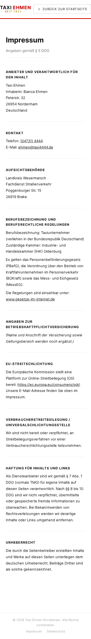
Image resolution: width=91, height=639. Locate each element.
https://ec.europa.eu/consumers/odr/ (48, 384)
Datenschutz (56, 631)
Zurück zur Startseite (64, 9)
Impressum (34, 631)
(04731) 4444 (31, 141)
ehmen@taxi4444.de (35, 147)
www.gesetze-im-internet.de (30, 299)
